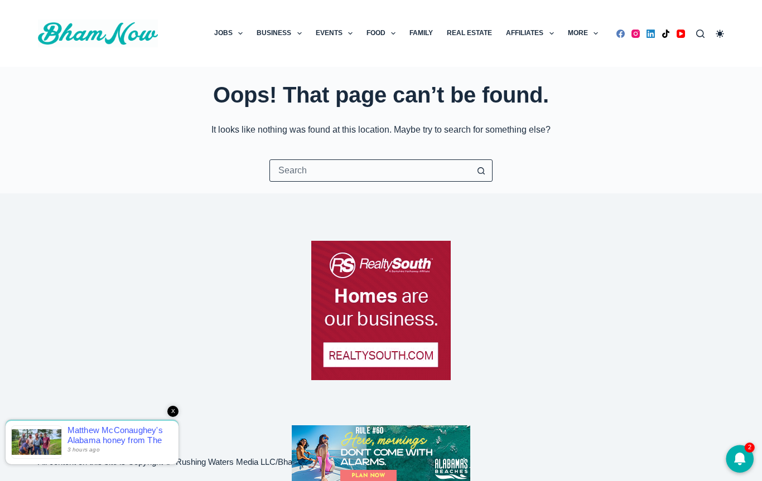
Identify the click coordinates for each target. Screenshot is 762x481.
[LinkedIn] (651, 34)
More (578, 33)
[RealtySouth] (381, 310)
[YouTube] (681, 34)
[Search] (700, 34)
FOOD (375, 33)
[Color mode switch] (720, 34)
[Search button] (481, 170)
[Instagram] (635, 34)
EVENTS (329, 33)
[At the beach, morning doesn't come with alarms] (381, 453)
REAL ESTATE (469, 33)
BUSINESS (274, 33)
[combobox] (370, 170)
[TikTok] (666, 34)
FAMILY (421, 33)
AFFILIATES (524, 33)
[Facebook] (620, 34)
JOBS (223, 33)
